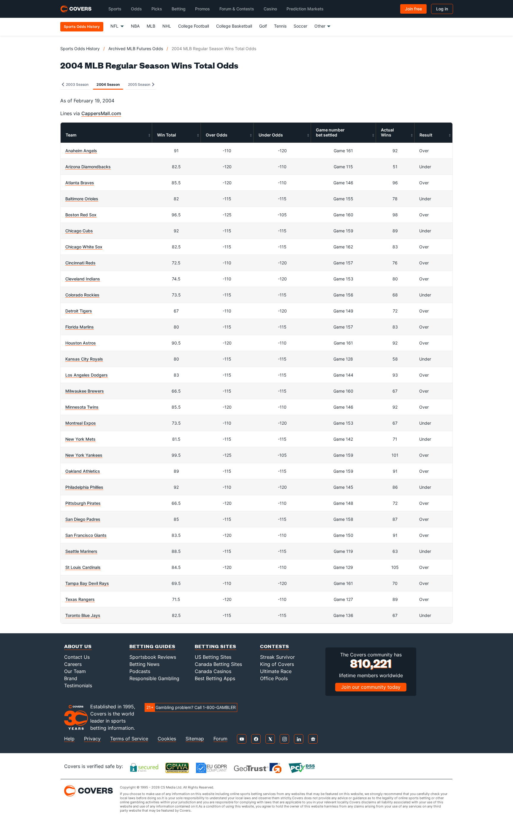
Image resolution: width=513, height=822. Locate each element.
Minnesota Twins (82, 407)
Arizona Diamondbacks (88, 166)
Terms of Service (129, 739)
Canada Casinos (213, 671)
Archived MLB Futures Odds (135, 48)
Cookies (167, 739)
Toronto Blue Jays (82, 615)
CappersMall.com (101, 113)
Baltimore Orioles (81, 198)
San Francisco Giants (86, 535)
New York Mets (80, 439)
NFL (114, 25)
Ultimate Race (276, 671)
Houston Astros (80, 342)
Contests (274, 646)
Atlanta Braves (79, 182)
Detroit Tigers (78, 310)
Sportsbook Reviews (152, 657)
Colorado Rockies (82, 294)
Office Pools (274, 678)
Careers (73, 664)
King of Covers (277, 664)
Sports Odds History (80, 48)
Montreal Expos (80, 423)
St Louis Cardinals (83, 567)
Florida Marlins (79, 326)
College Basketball (234, 25)
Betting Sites (215, 646)
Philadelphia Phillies (84, 487)
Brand (70, 678)
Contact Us (77, 657)
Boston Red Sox (80, 214)
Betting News (144, 664)
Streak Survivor (277, 657)
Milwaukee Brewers (84, 390)
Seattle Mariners (81, 551)
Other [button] (319, 25)
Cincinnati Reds (80, 262)
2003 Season (76, 84)
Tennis (280, 25)
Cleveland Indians (82, 278)
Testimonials (78, 685)
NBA (135, 25)
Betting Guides (152, 646)
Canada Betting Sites (218, 664)
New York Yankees (83, 455)
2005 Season (139, 84)
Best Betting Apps (215, 678)
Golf (263, 25)
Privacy (92, 739)
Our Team (75, 671)
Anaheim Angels (81, 150)
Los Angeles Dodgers (86, 374)
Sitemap (195, 739)
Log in (442, 8)
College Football (193, 25)
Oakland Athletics (82, 471)
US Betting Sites (213, 657)
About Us (78, 646)
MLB (151, 25)
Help (69, 739)
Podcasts (139, 671)
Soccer (300, 25)
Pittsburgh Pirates (83, 503)
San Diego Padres (82, 519)
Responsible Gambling (154, 678)
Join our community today (370, 687)
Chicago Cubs (79, 230)
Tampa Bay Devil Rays (87, 583)
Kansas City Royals (84, 358)
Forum (220, 739)
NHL (166, 25)
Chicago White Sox (83, 246)
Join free (413, 8)
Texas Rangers (80, 599)
